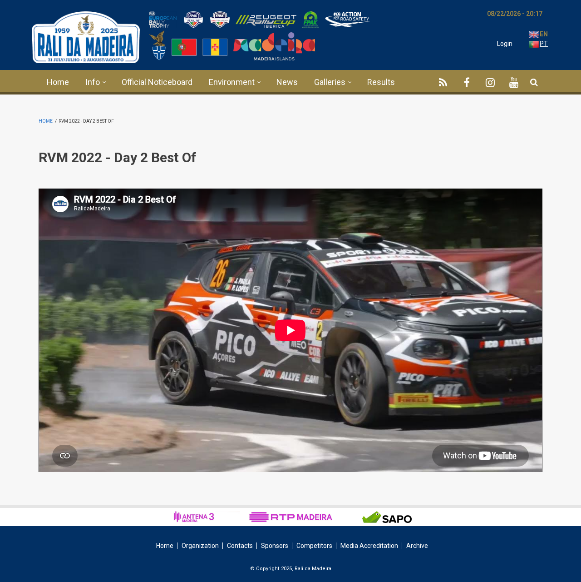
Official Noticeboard (157, 82)
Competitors (314, 545)
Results (381, 82)
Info (92, 82)
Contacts (240, 545)
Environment (232, 82)
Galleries (329, 82)
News (287, 82)
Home (58, 82)
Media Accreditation (369, 545)
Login (504, 43)
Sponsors (274, 545)
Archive (417, 545)
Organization (200, 545)
